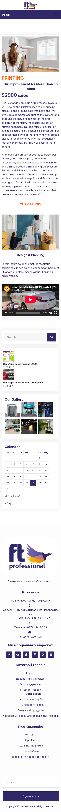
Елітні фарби (33, 693)
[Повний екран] (55, 312)
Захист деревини (30, 684)
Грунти (30, 673)
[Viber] (51, 654)
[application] (30, 300)
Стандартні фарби (33, 704)
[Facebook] (9, 654)
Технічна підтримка (30, 745)
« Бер (8, 503)
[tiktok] (26, 654)
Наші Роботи (31, 751)
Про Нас (30, 740)
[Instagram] (35, 654)
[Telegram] (43, 654)
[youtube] (18, 654)
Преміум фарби (33, 699)
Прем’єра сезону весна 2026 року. (23, 382)
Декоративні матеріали (30, 678)
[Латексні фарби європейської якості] (30, 5)
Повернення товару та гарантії (30, 756)
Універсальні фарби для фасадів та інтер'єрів (30, 715)
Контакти (30, 734)
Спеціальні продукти (31, 710)
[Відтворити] (5, 312)
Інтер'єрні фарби (30, 689)
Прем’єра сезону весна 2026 (20, 364)
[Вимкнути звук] (50, 312)
